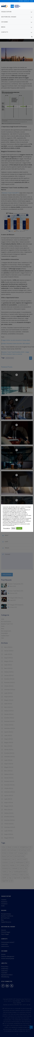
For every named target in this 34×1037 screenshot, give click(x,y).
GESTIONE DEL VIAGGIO (8, 16)
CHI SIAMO (4, 22)
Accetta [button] (19, 528)
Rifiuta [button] (13, 528)
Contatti (4, 32)
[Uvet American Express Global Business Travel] (10, 5)
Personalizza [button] (6, 528)
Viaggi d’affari (6, 11)
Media (3, 27)
